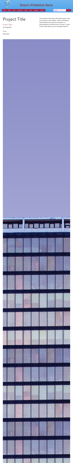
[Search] (68, 10)
